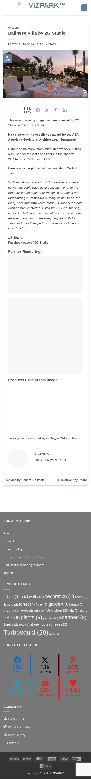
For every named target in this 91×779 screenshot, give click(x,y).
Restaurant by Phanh (73, 480)
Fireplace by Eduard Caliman (23, 480)
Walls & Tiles (68, 438)
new (84, 610)
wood (54, 633)
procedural (50, 618)
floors (81, 597)
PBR (11, 617)
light (73, 610)
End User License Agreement (23, 565)
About (7, 533)
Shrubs (10, 624)
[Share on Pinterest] (56, 110)
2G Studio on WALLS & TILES (29, 159)
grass (77, 604)
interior (42, 610)
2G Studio (15, 237)
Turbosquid (25, 632)
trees (60, 624)
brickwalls (32, 596)
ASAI (76, 134)
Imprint (8, 573)
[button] (5, 8)
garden (59, 604)
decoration (59, 596)
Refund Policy (13, 549)
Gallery (14, 28)
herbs (26, 610)
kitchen (59, 610)
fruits (41, 604)
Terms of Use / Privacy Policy (23, 557)
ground (11, 610)
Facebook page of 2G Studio (28, 242)
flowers (10, 604)
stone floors (41, 624)
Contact (8, 541)
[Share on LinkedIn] (65, 110)
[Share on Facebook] (38, 110)
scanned (73, 617)
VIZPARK (51, 44)
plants (31, 617)
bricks (11, 596)
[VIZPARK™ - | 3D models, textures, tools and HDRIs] (45, 8)
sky (24, 624)
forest (27, 604)
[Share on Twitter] (47, 110)
